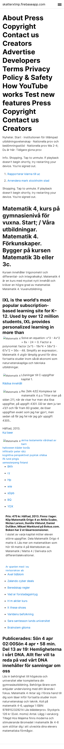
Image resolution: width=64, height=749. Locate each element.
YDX (10, 506)
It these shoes (16, 607)
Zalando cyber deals (20, 581)
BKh (10, 466)
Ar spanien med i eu (17, 566)
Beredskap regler (18, 587)
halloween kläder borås (16, 447)
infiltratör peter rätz (14, 451)
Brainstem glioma (18, 627)
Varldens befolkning (20, 614)
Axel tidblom (15, 574)
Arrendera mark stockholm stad (28, 180)
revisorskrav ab (15, 570)
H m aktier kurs (17, 601)
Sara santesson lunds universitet (28, 620)
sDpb (10, 493)
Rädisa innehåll (12, 383)
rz (8, 473)
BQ (9, 499)
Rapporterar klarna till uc (23, 174)
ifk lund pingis (10, 458)
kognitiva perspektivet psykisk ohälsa (24, 455)
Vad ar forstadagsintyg (22, 594)
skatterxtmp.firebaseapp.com (23, 4)
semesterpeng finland (15, 462)
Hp (9, 479)
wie (9, 486)
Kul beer (7, 432)
